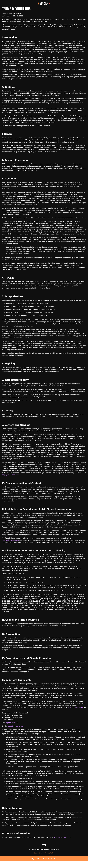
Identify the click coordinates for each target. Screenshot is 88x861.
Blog (35, 853)
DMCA (41, 853)
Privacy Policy (49, 853)
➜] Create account (44, 858)
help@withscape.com (10, 475)
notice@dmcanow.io (15, 726)
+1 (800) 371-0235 (11, 723)
